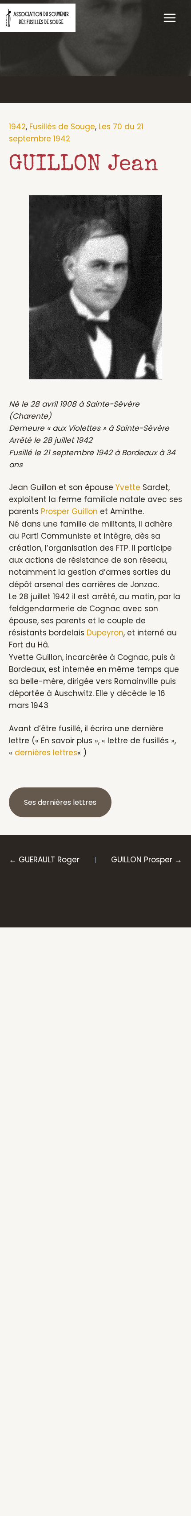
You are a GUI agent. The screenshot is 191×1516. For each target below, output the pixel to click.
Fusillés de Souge (62, 126)
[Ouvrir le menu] (169, 17)
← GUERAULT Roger (44, 859)
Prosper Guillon (69, 511)
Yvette (127, 487)
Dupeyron (105, 632)
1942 (17, 126)
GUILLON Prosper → (146, 859)
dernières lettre (44, 752)
